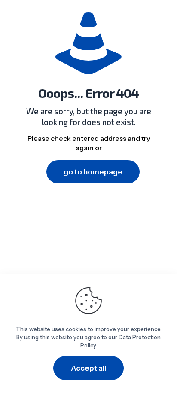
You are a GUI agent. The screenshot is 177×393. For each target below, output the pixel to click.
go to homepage (93, 172)
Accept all (88, 368)
